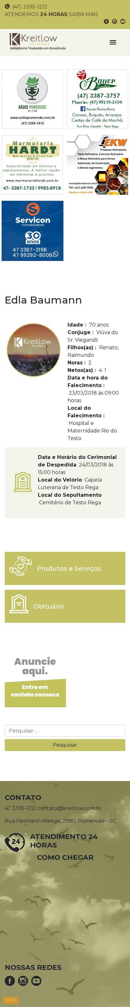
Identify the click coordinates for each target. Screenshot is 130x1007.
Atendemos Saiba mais (51, 14)
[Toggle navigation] (113, 43)
